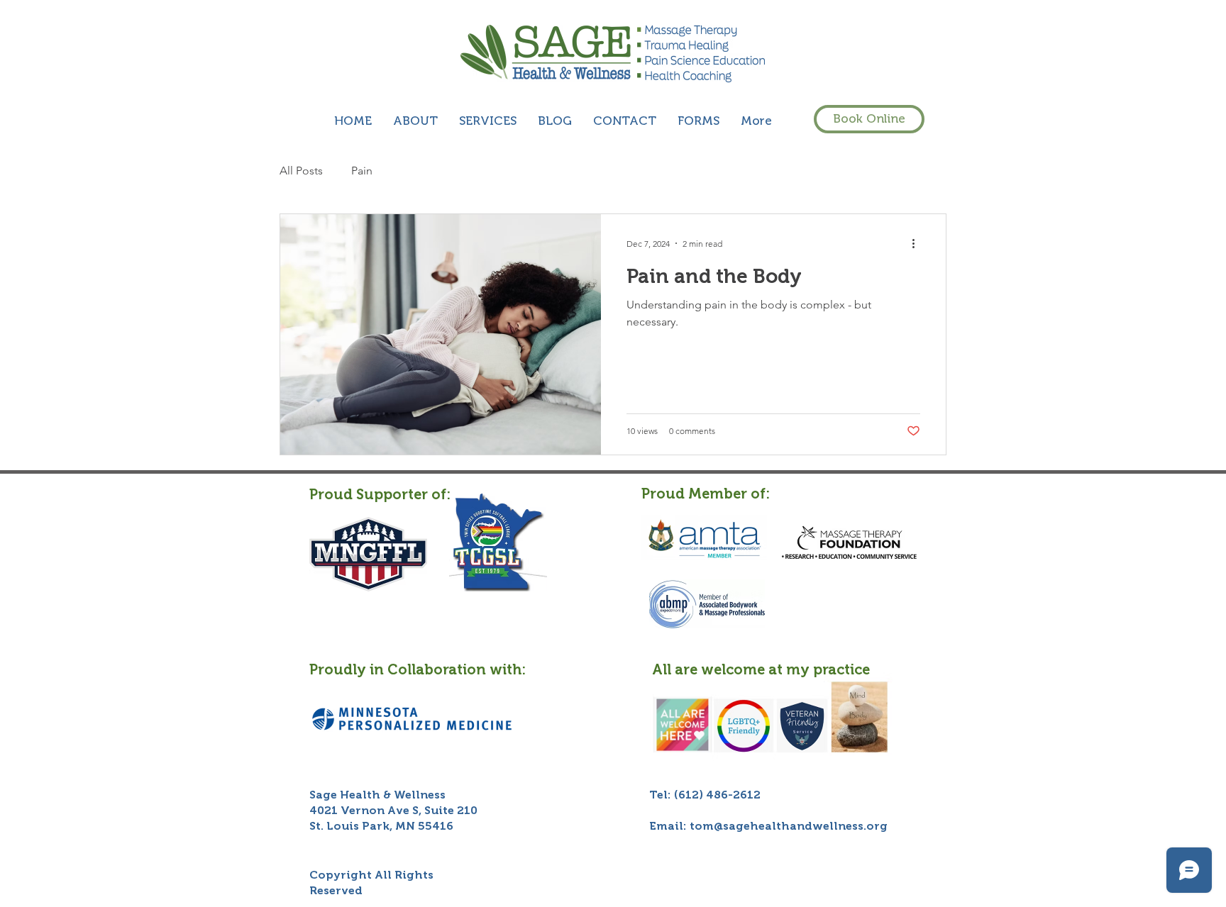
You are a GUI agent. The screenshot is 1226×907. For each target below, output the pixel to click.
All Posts (301, 170)
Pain (361, 170)
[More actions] (918, 243)
